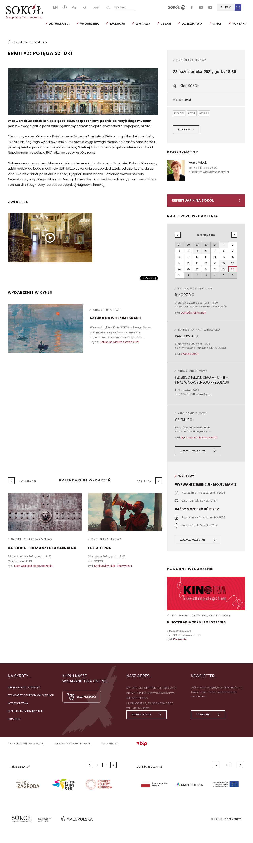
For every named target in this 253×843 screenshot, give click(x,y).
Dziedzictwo (192, 24)
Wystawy (143, 24)
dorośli (191, 113)
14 (215, 257)
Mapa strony (109, 743)
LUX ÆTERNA (99, 547)
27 (206, 269)
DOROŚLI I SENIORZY (193, 313)
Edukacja (117, 24)
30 (232, 269)
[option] (83, 91)
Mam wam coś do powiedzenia (33, 565)
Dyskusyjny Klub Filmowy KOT (199, 437)
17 (179, 263)
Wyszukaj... (120, 7)
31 (179, 275)
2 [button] (102, 765)
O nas (217, 24)
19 (197, 263)
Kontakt (239, 24)
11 (188, 257)
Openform (233, 819)
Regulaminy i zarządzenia (25, 711)
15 (224, 257)
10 (179, 257)
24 (179, 269)
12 (197, 257)
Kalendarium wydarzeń (85, 480)
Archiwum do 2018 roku (24, 687)
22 (223, 263)
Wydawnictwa (18, 703)
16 (232, 257)
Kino (96, 310)
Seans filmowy (195, 60)
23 (232, 263)
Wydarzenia (89, 24)
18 (188, 263)
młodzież (179, 113)
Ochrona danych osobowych (72, 743)
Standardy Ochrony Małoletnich (31, 695)
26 (197, 269)
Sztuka (106, 310)
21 (215, 263)
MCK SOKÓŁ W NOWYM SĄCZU (25, 743)
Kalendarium (39, 42)
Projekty (14, 719)
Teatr (117, 310)
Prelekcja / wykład (193, 615)
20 (206, 263)
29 (223, 269)
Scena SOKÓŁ (190, 354)
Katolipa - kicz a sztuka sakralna (42, 547)
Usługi (166, 24)
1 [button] (97, 765)
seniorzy (204, 113)
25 (188, 269)
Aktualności (59, 24)
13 (206, 257)
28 (214, 269)
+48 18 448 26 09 (206, 168)
